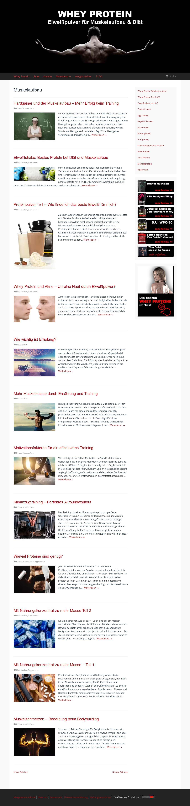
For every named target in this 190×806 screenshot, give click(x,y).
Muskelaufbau (28, 108)
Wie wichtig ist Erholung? (35, 339)
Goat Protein (144, 157)
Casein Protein (144, 109)
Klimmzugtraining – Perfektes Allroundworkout (52, 502)
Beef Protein (143, 151)
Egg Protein (143, 115)
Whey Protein (21, 76)
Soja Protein (143, 127)
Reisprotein (143, 169)
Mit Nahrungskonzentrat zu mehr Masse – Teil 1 (54, 664)
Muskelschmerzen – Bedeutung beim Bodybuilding (56, 718)
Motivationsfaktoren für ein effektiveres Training (53, 447)
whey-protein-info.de (24, 797)
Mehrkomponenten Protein (151, 145)
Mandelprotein (145, 163)
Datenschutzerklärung (76, 797)
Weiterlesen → (99, 134)
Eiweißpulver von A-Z (148, 103)
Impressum (56, 797)
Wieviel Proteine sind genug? (38, 556)
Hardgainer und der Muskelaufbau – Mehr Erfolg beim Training (66, 103)
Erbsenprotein (144, 133)
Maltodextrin (63, 76)
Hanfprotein (143, 139)
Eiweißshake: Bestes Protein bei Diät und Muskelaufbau (61, 157)
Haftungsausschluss (100, 797)
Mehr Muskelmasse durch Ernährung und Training (56, 393)
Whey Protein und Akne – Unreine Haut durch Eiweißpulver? (64, 286)
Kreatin (47, 76)
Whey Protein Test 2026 (149, 97)
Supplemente (33, 162)
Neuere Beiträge (120, 772)
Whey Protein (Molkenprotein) (152, 91)
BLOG (99, 76)
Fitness (19, 108)
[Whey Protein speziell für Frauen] (156, 255)
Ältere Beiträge (21, 772)
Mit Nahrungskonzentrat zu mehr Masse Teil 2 (52, 610)
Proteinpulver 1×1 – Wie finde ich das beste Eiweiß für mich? (65, 204)
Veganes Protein (145, 121)
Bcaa (36, 76)
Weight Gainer (83, 76)
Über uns (43, 797)
